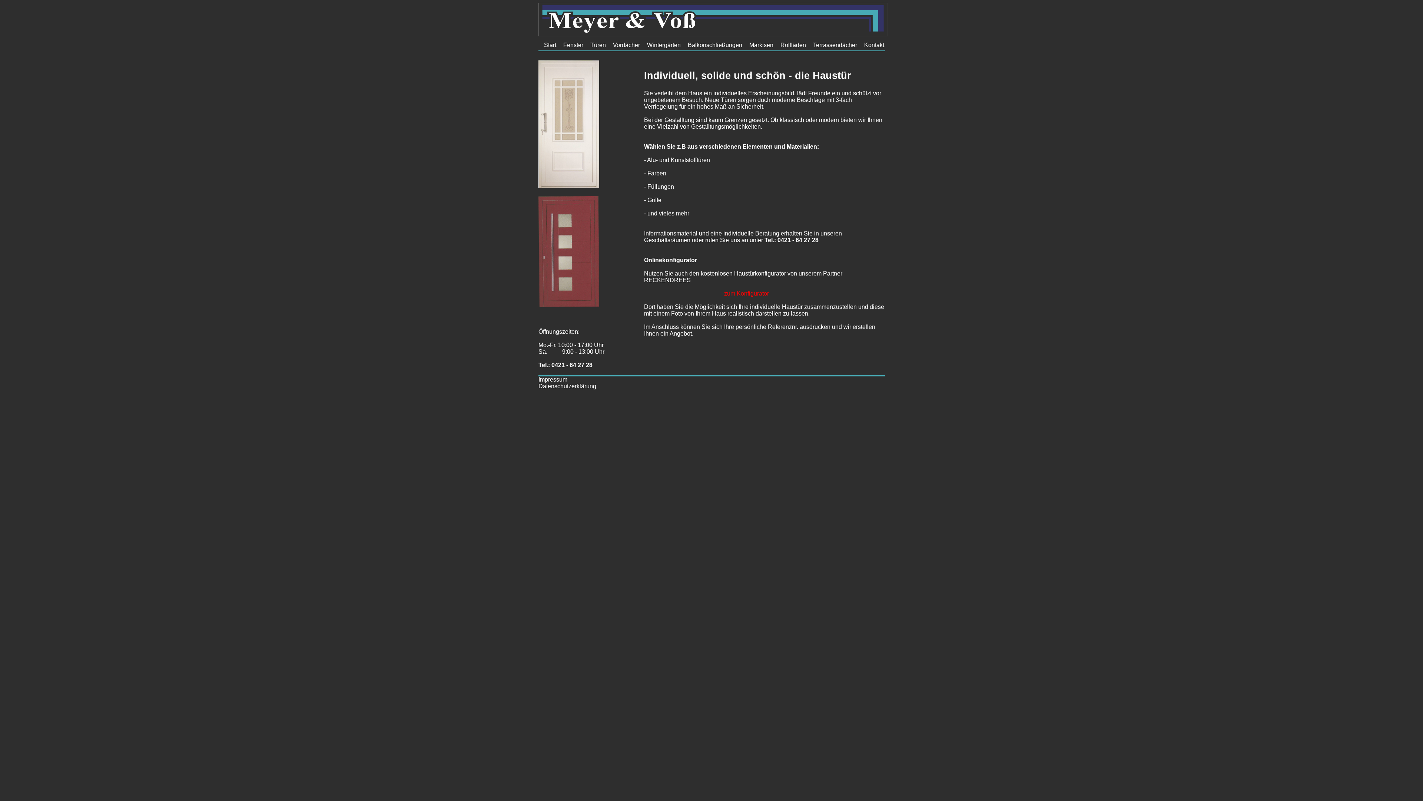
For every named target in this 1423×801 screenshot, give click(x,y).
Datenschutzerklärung (567, 386)
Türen (598, 45)
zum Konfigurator (746, 293)
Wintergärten (664, 45)
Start (550, 45)
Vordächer (626, 45)
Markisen (761, 45)
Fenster (573, 45)
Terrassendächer (835, 45)
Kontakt (874, 45)
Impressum (552, 379)
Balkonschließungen (715, 45)
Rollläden (793, 45)
